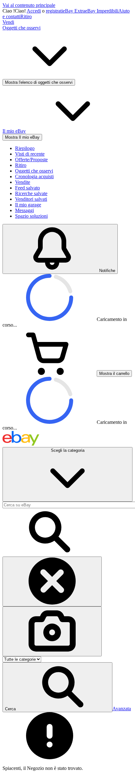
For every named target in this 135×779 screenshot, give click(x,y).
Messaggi (24, 210)
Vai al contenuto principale (29, 5)
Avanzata (121, 708)
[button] (57, 687)
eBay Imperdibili (101, 10)
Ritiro (26, 16)
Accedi (34, 10)
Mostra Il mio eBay (22, 137)
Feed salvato (27, 187)
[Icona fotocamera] (52, 631)
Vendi (8, 22)
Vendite (22, 182)
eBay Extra (74, 10)
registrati (54, 10)
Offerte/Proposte (31, 159)
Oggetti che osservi (34, 170)
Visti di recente (30, 154)
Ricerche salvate (31, 193)
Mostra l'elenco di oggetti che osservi (39, 82)
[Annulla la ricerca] (52, 581)
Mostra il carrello (114, 373)
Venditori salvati (31, 199)
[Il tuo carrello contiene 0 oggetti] (50, 373)
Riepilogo (25, 148)
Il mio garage (28, 204)
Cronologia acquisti (34, 176)
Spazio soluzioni (31, 216)
